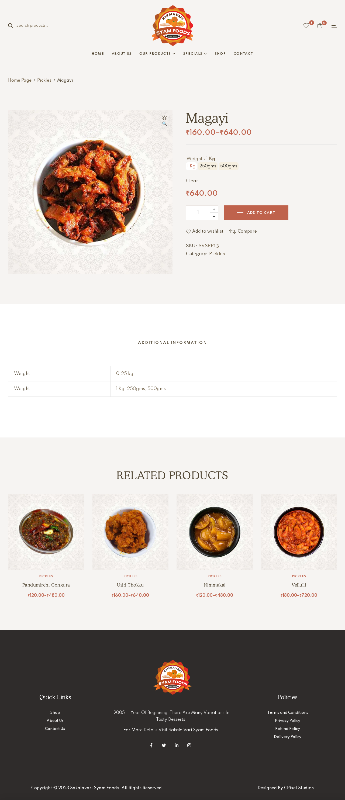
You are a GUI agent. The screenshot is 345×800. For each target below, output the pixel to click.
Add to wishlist (207, 231)
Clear (192, 181)
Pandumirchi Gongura (46, 585)
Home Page (20, 80)
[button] (164, 121)
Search (13, 26)
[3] (306, 25)
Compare (247, 231)
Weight (194, 159)
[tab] (172, 343)
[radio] (191, 166)
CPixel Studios (299, 788)
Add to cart (261, 213)
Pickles (44, 80)
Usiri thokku (130, 585)
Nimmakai (215, 585)
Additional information (172, 343)
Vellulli (299, 585)
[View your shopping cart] (320, 25)
